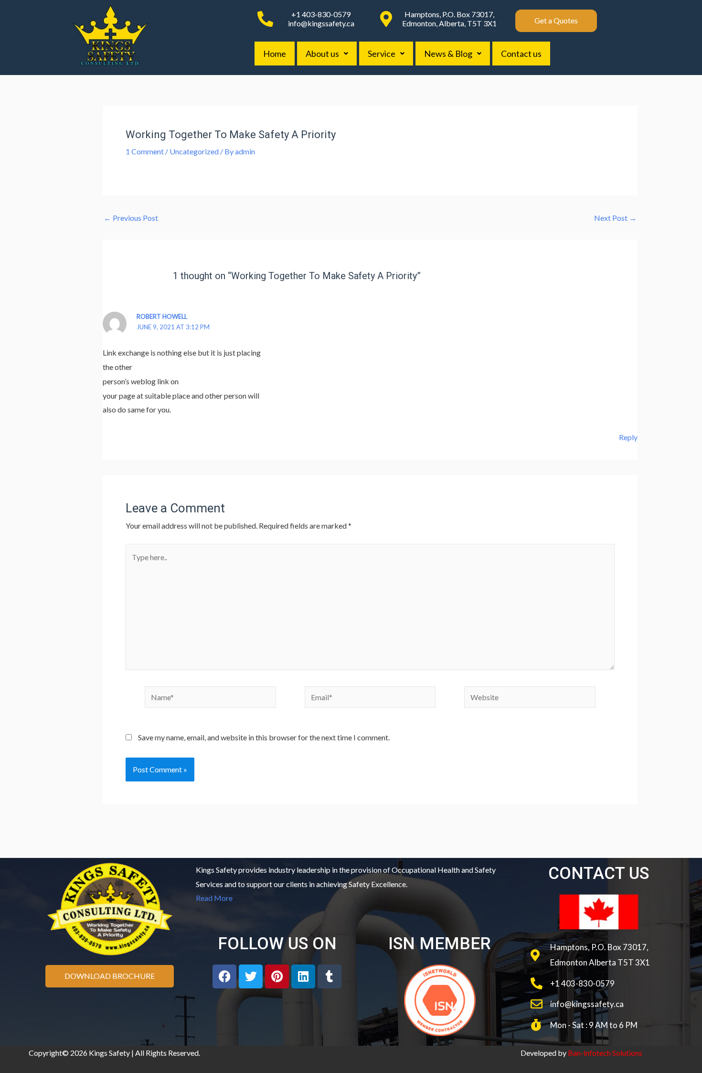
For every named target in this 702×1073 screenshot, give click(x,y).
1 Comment (145, 151)
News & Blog (448, 53)
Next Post (615, 218)
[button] (327, 53)
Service (381, 53)
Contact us (521, 53)
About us (322, 53)
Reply (628, 437)
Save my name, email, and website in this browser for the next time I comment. (264, 737)
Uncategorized (194, 151)
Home (274, 53)
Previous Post (131, 218)
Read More (214, 897)
